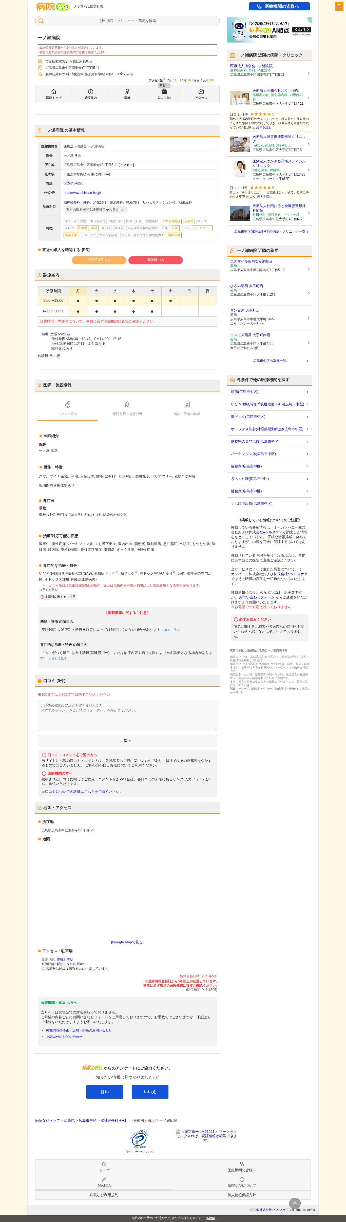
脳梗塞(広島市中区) (246, 466)
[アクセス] (126, 165)
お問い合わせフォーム (257, 597)
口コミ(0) (164, 98)
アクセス (201, 98)
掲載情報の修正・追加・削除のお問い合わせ (79, 1030)
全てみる (126, 74)
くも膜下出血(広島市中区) (252, 503)
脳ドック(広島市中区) (248, 417)
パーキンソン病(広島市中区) (253, 454)
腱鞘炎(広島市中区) (246, 491)
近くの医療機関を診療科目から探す (92, 210)
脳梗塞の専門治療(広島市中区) (255, 441)
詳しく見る (172, 630)
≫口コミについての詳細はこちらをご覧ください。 (82, 792)
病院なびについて (242, 1185)
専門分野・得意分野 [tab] (127, 414)
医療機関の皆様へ (282, 6)
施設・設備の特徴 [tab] (187, 414)
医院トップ (53, 98)
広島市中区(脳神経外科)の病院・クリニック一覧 (269, 231)
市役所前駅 (65, 959)
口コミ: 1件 (239, 114)
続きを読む (264, 127)
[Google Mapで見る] (127, 942)
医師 (127, 98)
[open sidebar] (339, 6)
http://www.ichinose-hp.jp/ (82, 193)
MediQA (104, 1185)
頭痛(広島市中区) (244, 392)
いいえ (150, 1091)
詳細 (212, 1218)
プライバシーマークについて (139, 1151)
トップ (104, 1170)
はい (105, 1091)
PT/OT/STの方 (99, 260)
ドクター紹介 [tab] (68, 414)
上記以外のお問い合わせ (64, 1037)
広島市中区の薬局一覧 (269, 361)
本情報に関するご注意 (60, 596)
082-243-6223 (73, 183)
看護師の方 (156, 260)
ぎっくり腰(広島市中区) (250, 479)
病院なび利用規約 (104, 1195)
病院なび (53, 6)
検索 (152, 21)
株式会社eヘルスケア (266, 532)
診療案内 (91, 98)
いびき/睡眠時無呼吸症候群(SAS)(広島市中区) (267, 404)
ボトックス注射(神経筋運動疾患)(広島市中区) (267, 429)
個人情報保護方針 (242, 1195)
